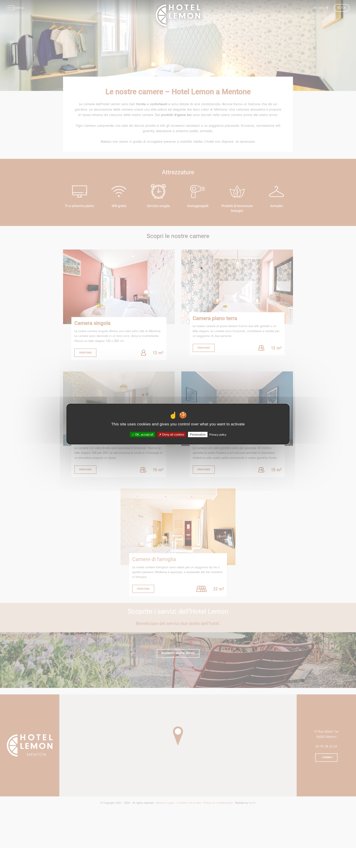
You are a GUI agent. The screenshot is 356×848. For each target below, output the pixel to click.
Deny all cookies (172, 434)
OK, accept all (143, 434)
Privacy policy (217, 434)
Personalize (198, 434)
